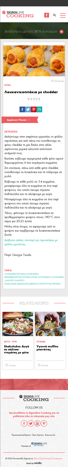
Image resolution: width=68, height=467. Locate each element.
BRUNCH (34, 283)
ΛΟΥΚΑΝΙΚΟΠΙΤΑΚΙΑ (15, 274)
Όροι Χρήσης (38, 435)
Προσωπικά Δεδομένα (21, 435)
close (61, 32)
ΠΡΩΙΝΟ (56, 283)
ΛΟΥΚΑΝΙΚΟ (44, 277)
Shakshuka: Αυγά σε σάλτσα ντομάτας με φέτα (16, 349)
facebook (24, 423)
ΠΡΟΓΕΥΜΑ (45, 283)
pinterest (44, 423)
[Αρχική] (18, 16)
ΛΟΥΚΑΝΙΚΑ (58, 277)
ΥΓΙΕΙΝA (41, 341)
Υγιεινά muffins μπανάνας (47, 348)
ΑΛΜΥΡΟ (9, 280)
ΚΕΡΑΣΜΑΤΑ (23, 283)
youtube (37, 423)
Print (39, 109)
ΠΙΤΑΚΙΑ (26, 277)
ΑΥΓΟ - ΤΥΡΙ (10, 341)
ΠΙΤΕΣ (7, 85)
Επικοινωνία (50, 435)
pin (34, 109)
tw (28, 109)
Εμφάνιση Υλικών (17, 119)
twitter (31, 423)
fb (22, 109)
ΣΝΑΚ (13, 283)
